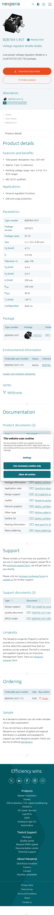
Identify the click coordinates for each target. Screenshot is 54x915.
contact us (8, 579)
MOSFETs (27, 806)
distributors (27, 742)
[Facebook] (27, 780)
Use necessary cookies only (27, 465)
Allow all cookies (27, 474)
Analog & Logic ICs (27, 821)
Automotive (27, 825)
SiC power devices (27, 810)
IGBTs (27, 817)
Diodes (27, 799)
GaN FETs (27, 814)
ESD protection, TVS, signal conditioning (27, 803)
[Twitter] (11, 780)
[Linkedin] (19, 780)
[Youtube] (42, 780)
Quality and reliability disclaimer (19, 374)
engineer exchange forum (32, 576)
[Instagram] (35, 780)
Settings (27, 457)
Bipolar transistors (27, 795)
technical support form (18, 565)
